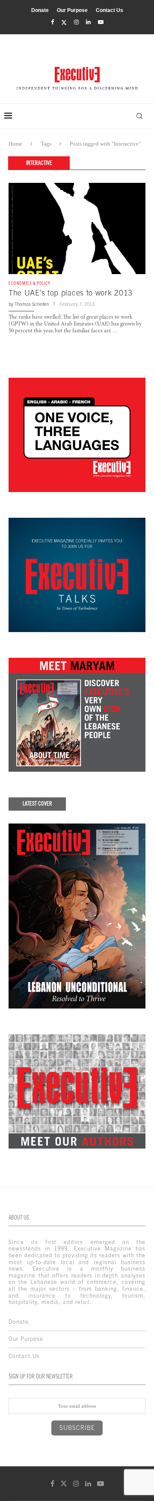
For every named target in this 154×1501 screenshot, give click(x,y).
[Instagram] (76, 22)
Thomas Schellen (32, 304)
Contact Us (109, 10)
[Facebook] (52, 22)
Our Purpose (72, 10)
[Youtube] (101, 22)
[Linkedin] (88, 22)
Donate (40, 10)
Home (15, 143)
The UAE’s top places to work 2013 (71, 292)
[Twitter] (64, 22)
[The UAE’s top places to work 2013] (77, 228)
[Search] (139, 116)
